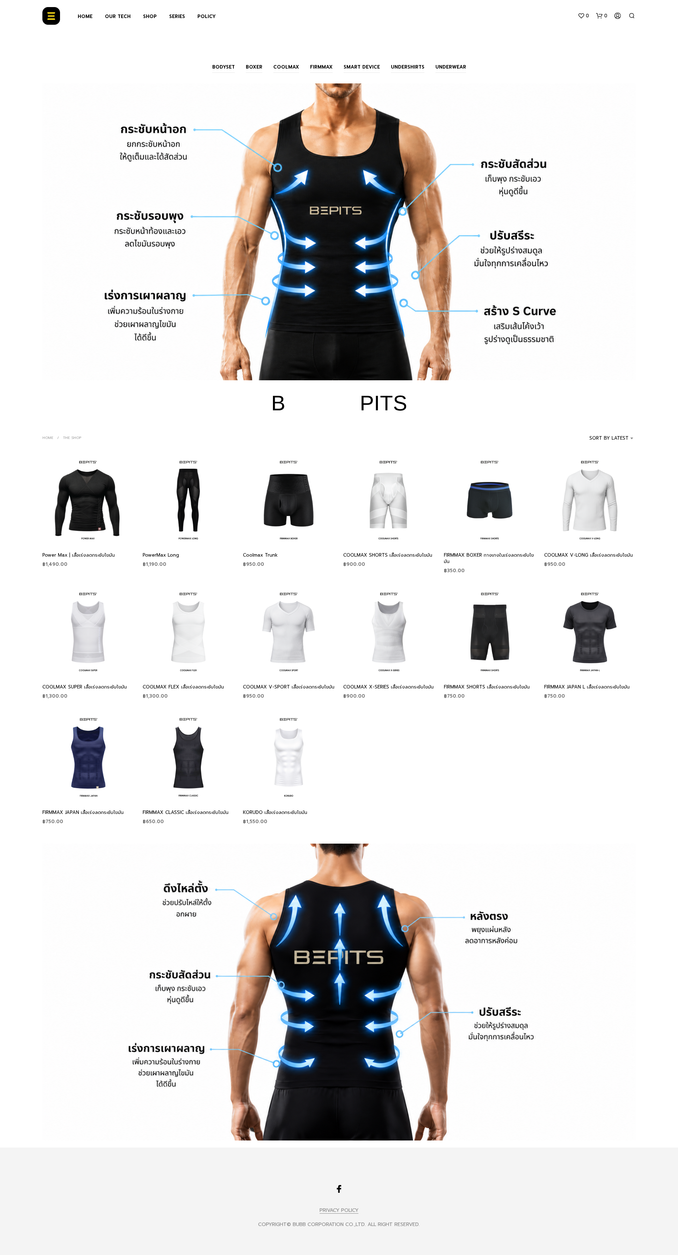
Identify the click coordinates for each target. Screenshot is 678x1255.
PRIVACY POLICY (339, 1210)
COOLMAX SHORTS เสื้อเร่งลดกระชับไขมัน (387, 555)
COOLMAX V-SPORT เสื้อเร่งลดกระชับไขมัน (288, 687)
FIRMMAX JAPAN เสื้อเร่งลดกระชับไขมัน (83, 812)
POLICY (206, 16)
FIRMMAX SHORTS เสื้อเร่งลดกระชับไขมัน (487, 687)
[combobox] (599, 438)
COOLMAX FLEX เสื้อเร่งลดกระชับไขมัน (183, 687)
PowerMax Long (161, 555)
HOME (85, 16)
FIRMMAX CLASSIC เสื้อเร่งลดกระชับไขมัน (185, 812)
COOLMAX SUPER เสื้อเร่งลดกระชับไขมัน (84, 687)
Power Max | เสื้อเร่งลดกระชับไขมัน (78, 555)
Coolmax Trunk (260, 555)
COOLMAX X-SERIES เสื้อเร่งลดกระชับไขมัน (388, 687)
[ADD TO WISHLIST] (88, 533)
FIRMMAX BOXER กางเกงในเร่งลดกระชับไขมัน (489, 558)
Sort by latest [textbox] (609, 438)
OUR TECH (118, 16)
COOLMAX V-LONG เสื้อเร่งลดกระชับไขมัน (588, 555)
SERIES (177, 16)
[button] (583, 15)
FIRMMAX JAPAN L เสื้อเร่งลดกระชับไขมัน (587, 687)
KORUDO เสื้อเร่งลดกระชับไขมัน (275, 812)
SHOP (150, 16)
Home (47, 437)
